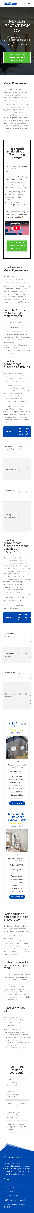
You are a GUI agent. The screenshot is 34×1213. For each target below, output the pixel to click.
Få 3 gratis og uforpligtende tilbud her (17, 246)
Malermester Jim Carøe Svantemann (17, 816)
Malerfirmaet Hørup (17, 725)
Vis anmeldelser (17, 803)
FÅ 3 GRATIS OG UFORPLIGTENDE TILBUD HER (17, 57)
